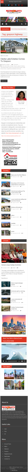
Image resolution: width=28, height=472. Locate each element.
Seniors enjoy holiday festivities (11, 265)
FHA (5, 431)
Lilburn (12, 215)
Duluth (12, 231)
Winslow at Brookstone (16, 207)
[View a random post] (25, 24)
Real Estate (3, 51)
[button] (14, 353)
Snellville (13, 223)
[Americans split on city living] (5, 292)
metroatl (13, 267)
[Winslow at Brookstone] (5, 208)
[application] (14, 353)
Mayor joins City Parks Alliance (18, 175)
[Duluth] (5, 232)
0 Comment (15, 64)
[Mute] (22, 361)
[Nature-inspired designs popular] (5, 284)
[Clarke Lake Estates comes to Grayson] (14, 45)
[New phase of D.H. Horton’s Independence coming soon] (5, 184)
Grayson (15, 66)
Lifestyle (4, 261)
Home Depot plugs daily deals (18, 29)
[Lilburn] (5, 216)
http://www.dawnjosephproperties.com (11, 136)
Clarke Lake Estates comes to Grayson (13, 60)
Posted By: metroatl (5, 64)
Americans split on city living (18, 291)
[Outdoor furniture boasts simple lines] (5, 308)
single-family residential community (14, 68)
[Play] (3, 361)
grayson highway (21, 66)
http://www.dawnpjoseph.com (13, 133)
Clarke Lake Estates (6, 66)
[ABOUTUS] (8, 408)
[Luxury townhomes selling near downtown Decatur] (5, 200)
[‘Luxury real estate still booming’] (5, 300)
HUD (5, 429)
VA (5, 434)
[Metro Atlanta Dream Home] (14, 19)
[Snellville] (5, 224)
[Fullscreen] (24, 361)
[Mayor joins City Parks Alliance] (5, 176)
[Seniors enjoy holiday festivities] (14, 253)
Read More (4, 278)
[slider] (12, 361)
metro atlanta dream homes (6, 67)
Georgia (11, 66)
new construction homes (17, 67)
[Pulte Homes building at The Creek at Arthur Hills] (5, 192)
